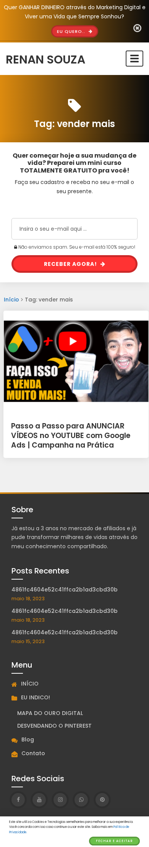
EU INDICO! (35, 697)
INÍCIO (30, 683)
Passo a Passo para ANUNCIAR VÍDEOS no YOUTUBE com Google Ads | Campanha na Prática (70, 435)
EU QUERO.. (72, 31)
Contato (33, 753)
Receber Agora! (71, 264)
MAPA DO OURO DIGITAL (50, 713)
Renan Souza (45, 58)
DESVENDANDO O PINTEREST (54, 726)
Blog (27, 739)
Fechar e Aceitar (114, 841)
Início (11, 299)
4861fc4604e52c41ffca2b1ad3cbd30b (64, 589)
